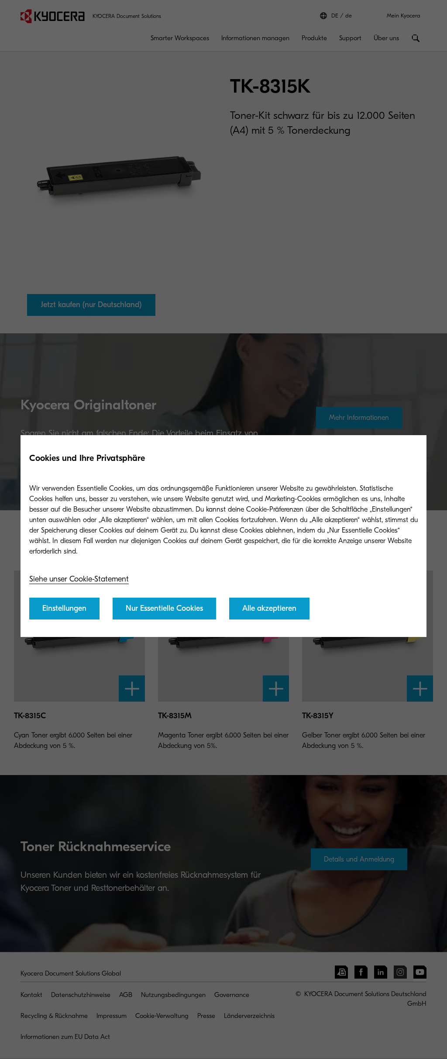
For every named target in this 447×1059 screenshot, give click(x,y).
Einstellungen (64, 608)
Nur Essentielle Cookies (164, 608)
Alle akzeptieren (269, 608)
